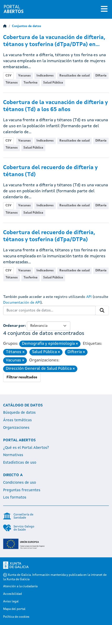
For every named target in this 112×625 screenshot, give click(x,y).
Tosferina (30, 82)
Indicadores (45, 75)
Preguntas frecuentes (21, 490)
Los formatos (14, 497)
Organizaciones (16, 428)
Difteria (101, 75)
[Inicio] (5, 26)
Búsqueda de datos (19, 412)
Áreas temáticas (17, 420)
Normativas (13, 455)
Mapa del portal (14, 609)
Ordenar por (14, 326)
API (89, 297)
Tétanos (11, 82)
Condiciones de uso (19, 482)
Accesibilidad (12, 594)
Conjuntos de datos (26, 26)
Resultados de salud (74, 75)
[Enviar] (102, 310)
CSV (8, 75)
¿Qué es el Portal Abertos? (26, 448)
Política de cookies (16, 616)
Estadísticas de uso (19, 462)
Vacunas (24, 75)
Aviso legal (11, 601)
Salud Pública (53, 82)
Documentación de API (22, 302)
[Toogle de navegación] (104, 9)
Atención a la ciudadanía (20, 586)
